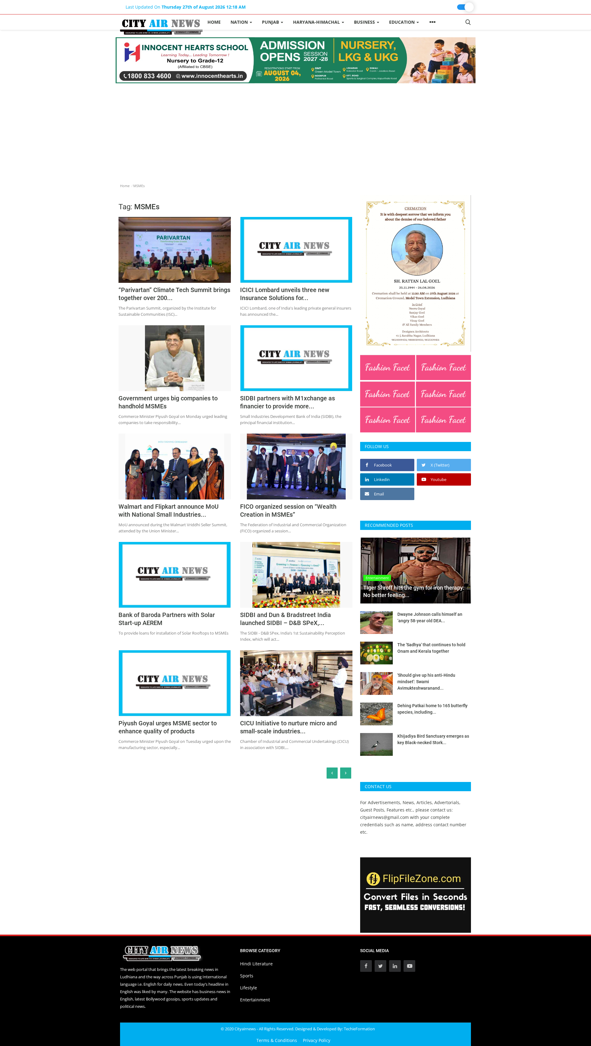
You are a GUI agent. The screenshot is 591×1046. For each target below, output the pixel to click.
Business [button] (365, 22)
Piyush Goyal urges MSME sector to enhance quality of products (168, 727)
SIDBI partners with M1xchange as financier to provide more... (287, 402)
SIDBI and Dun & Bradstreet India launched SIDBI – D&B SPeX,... (285, 619)
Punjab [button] (271, 22)
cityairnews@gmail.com (384, 817)
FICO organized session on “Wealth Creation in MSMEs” (288, 510)
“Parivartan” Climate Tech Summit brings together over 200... (174, 294)
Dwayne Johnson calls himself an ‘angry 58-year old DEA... (429, 617)
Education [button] (402, 22)
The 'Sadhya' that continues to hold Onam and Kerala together (431, 648)
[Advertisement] (295, 129)
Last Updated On (186, 7)
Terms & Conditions (276, 1040)
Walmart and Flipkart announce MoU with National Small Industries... (169, 510)
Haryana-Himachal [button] (317, 22)
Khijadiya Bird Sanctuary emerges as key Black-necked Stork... (433, 739)
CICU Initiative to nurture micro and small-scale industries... (288, 727)
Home (214, 22)
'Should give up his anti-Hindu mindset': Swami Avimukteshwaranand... (426, 682)
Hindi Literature (256, 964)
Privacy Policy (316, 1040)
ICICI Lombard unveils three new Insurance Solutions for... (284, 294)
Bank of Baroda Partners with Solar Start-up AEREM (167, 619)
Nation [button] (240, 22)
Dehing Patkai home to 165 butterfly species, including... (432, 709)
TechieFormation (359, 1029)
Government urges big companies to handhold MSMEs (168, 402)
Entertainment (255, 1000)
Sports (246, 976)
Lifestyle (248, 988)
